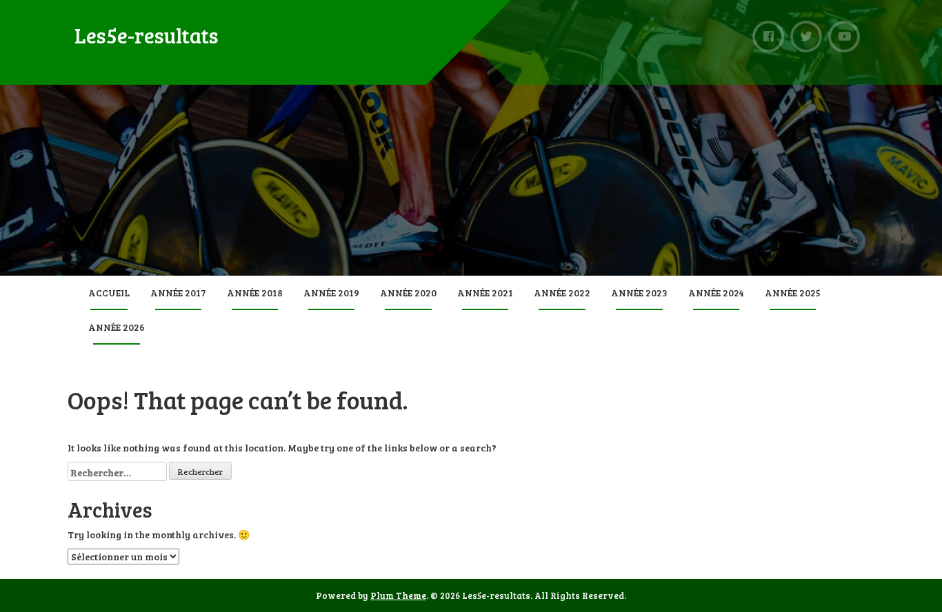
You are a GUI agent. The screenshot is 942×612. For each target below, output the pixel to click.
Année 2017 (178, 292)
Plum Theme (398, 595)
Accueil (109, 292)
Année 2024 (716, 292)
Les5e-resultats (146, 35)
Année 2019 (331, 292)
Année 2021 (485, 292)
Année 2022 (562, 292)
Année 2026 (116, 327)
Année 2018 (255, 292)
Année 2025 (793, 292)
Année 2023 (639, 292)
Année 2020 (408, 292)
